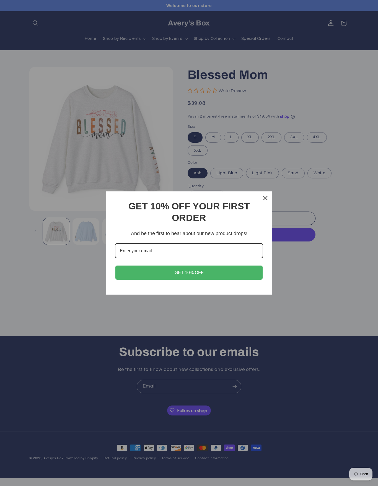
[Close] (265, 198)
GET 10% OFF (189, 272)
